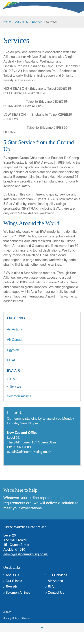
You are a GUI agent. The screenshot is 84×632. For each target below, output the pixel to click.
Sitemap (25, 618)
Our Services (57, 574)
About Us (12, 574)
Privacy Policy (11, 618)
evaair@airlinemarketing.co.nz (29, 451)
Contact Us (56, 592)
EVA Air (11, 586)
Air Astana (55, 580)
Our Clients (16, 318)
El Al (51, 586)
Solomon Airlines (18, 592)
